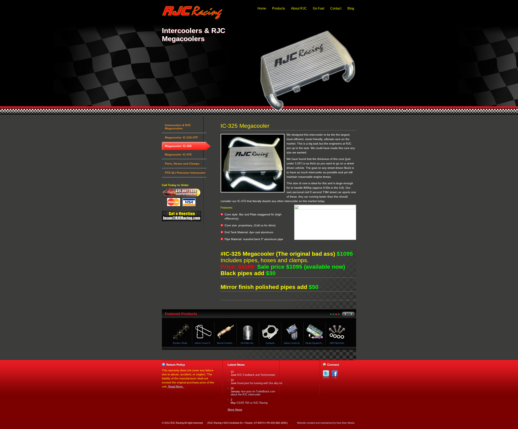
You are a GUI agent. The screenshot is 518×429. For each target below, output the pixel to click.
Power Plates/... (225, 343)
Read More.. (175, 386)
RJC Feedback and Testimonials (256, 374)
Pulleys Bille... (181, 343)
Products (278, 8)
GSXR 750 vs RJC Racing (252, 402)
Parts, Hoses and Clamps (182, 163)
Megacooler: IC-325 (178, 146)
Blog (350, 8)
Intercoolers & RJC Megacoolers (178, 126)
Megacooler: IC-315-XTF (181, 137)
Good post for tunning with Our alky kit (259, 383)
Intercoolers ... (270, 343)
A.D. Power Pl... (203, 343)
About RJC (299, 8)
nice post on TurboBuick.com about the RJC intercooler (253, 393)
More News (235, 409)
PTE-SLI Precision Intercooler (185, 172)
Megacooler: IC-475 (178, 154)
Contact (335, 8)
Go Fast (318, 8)
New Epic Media (345, 423)
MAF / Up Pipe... (248, 343)
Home (261, 8)
